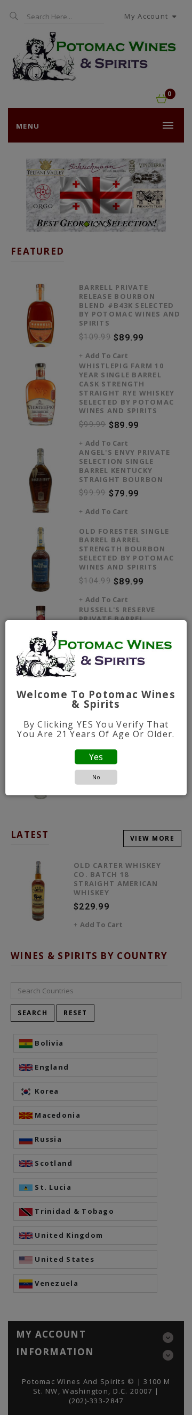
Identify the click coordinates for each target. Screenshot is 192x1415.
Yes (96, 757)
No (96, 777)
